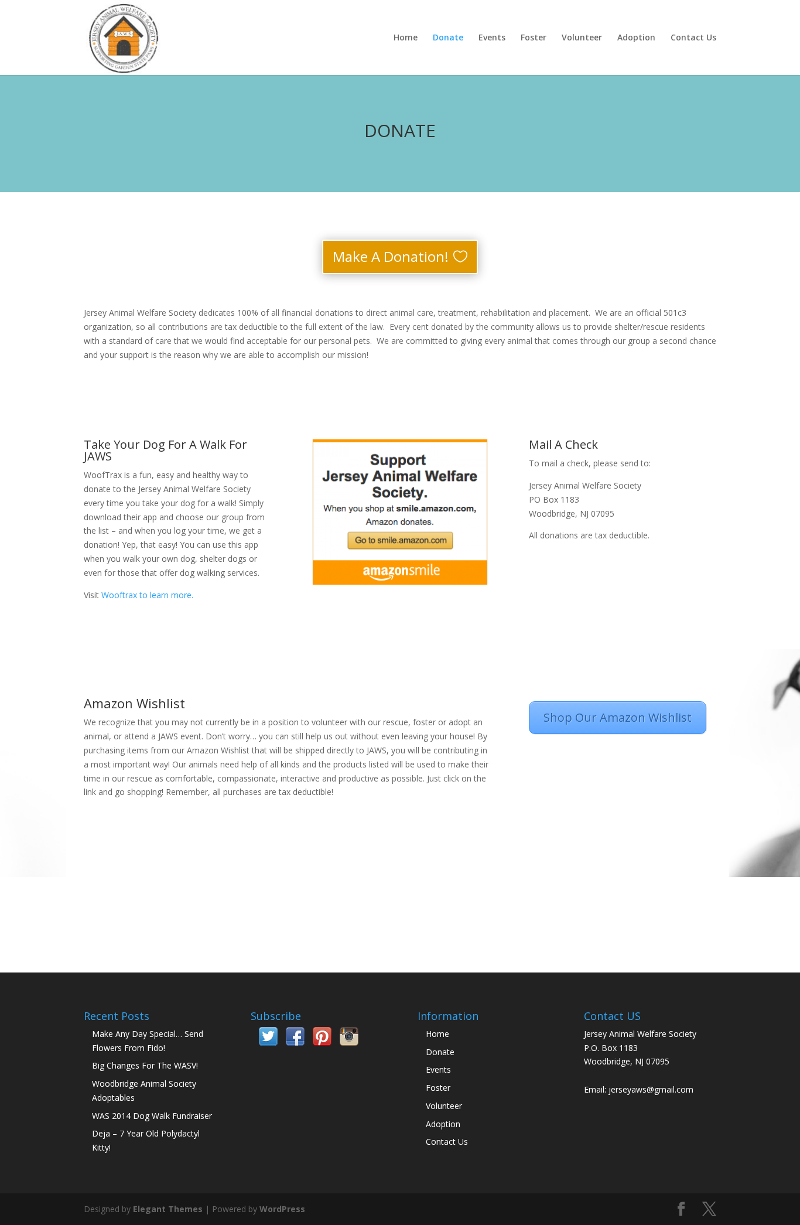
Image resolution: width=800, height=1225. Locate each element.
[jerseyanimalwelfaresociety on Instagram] (349, 1042)
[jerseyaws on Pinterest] (322, 1042)
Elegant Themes (168, 1208)
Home (406, 38)
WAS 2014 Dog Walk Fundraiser (152, 1115)
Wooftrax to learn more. (147, 594)
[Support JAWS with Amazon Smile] (400, 512)
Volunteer (582, 38)
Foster (533, 38)
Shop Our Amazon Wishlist (617, 717)
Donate (448, 38)
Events (491, 38)
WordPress (282, 1208)
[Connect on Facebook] (295, 1042)
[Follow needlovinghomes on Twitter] (268, 1042)
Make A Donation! (391, 256)
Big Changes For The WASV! (145, 1065)
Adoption (636, 38)
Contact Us (693, 38)
